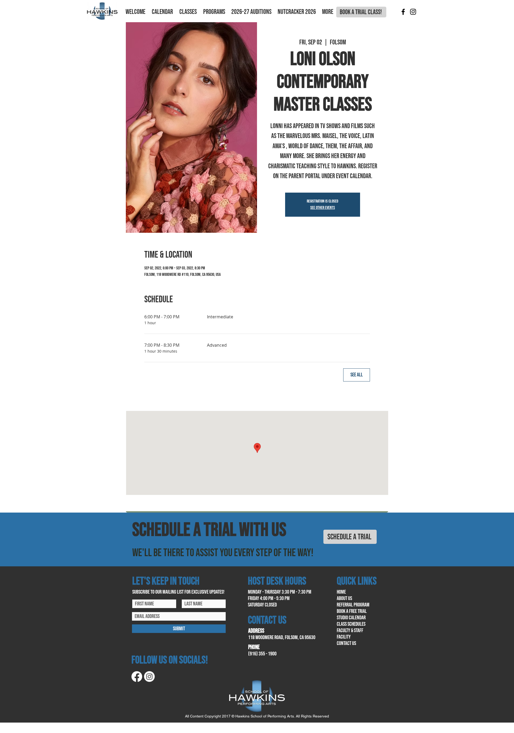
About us (344, 598)
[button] (135, 12)
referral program (353, 605)
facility (344, 637)
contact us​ (346, 643)
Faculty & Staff (350, 630)
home (341, 592)
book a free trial (352, 611)
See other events (322, 207)
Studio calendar (351, 617)
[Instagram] (413, 12)
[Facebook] (403, 12)
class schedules (351, 624)
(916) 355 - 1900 (262, 654)
